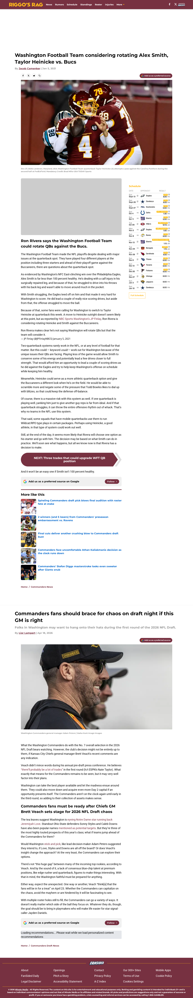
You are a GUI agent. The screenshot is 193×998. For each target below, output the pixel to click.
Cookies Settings (133, 981)
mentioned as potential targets (77, 828)
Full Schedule (137, 295)
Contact (99, 970)
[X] (175, 4)
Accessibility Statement (67, 981)
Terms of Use (131, 975)
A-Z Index (100, 981)
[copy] (39, 75)
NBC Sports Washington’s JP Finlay (80, 318)
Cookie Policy (164, 975)
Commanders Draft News (45, 945)
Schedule (72, 4)
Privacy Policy (102, 975)
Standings (86, 4)
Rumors (59, 4)
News (49, 4)
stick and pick (52, 844)
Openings (59, 970)
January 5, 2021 (61, 338)
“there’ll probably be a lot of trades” (42, 769)
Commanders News (42, 587)
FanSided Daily (30, 975)
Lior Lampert (27, 633)
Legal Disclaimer (31, 981)
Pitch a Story (61, 975)
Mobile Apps (163, 970)
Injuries (109, 4)
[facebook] (169, 4)
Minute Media (21, 989)
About (24, 970)
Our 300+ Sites (132, 970)
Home (24, 587)
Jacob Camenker (29, 68)
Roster (98, 4)
